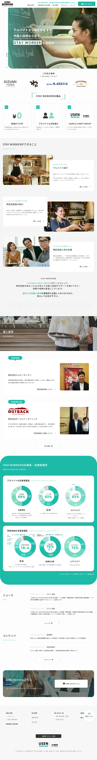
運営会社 (83, 713)
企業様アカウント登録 (48, 736)
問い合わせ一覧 (59, 713)
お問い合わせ (88, 4)
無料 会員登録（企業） (63, 716)
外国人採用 (30, 5)
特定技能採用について (45, 389)
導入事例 (55, 5)
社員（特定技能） (12, 719)
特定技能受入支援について (43, 433)
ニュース (72, 5)
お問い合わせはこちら (72, 684)
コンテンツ (64, 5)
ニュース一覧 (48, 623)
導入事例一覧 (48, 446)
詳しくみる (84, 187)
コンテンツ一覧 (48, 660)
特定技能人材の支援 (44, 5)
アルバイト (10, 716)
